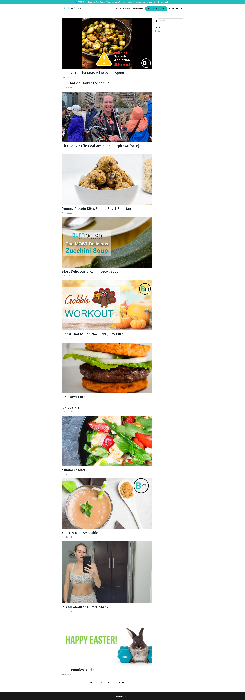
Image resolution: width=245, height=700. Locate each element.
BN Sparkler (71, 407)
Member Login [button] (156, 9)
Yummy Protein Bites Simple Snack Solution (96, 209)
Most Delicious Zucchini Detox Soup (90, 271)
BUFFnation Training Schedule (85, 83)
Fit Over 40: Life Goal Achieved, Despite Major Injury (103, 146)
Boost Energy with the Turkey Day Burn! (93, 334)
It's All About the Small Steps (85, 607)
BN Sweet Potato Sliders (81, 397)
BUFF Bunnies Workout (80, 670)
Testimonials (137, 9)
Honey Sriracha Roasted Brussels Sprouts (94, 73)
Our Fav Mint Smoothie (80, 533)
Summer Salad (73, 470)
